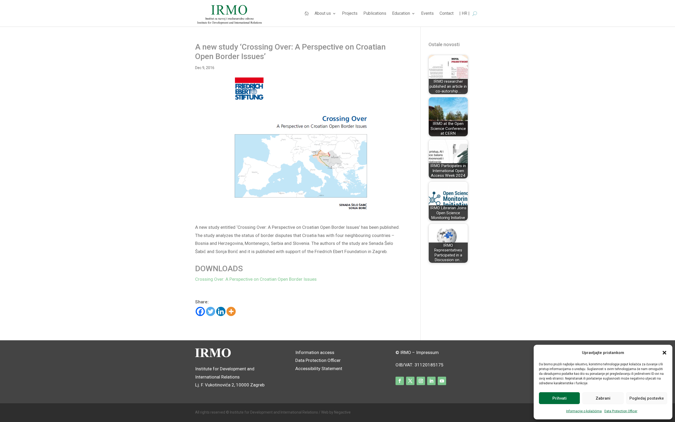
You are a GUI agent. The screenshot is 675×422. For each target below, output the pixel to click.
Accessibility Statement (319, 368)
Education (401, 14)
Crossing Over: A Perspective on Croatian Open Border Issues (256, 279)
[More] (231, 311)
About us (323, 14)
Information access (314, 352)
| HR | (464, 14)
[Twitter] (210, 311)
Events (427, 14)
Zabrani (603, 398)
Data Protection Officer (620, 411)
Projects (350, 14)
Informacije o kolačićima (584, 411)
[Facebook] (200, 311)
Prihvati (559, 398)
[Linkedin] (220, 311)
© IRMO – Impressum (417, 352)
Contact (447, 14)
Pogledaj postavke (646, 398)
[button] (664, 352)
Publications (374, 14)
